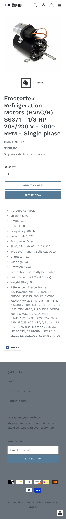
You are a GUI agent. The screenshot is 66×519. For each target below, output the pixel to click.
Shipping (9, 154)
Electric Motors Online (30, 502)
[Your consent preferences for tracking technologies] (60, 513)
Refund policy (17, 401)
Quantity (10, 166)
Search (12, 381)
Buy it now (33, 195)
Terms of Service (19, 391)
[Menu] (60, 5)
